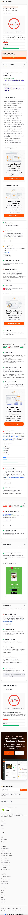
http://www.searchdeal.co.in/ (9, 515)
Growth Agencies (4, 881)
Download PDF (8, 13)
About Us (3, 834)
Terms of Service (4, 910)
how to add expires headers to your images (14, 477)
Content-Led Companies (6, 876)
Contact (2, 841)
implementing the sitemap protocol (10, 237)
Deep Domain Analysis (6, 853)
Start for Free (9, 753)
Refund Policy (18, 910)
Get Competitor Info (14, 215)
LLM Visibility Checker (5, 860)
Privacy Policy (11, 910)
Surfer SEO (3, 902)
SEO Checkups (4, 839)
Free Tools (3, 823)
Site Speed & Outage (5, 862)
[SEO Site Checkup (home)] (7, 1)
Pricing (2, 825)
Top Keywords (4, 867)
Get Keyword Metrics (14, 178)
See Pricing (19, 753)
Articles (2, 828)
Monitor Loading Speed (14, 424)
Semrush (3, 899)
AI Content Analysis (5, 848)
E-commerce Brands (5, 878)
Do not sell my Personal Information (15, 914)
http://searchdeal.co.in (7, 514)
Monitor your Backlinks (14, 323)
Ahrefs (2, 890)
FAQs (2, 837)
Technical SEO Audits (5, 865)
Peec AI (2, 892)
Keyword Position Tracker (6, 855)
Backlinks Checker (5, 850)
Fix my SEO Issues (14, 57)
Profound (3, 895)
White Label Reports (5, 869)
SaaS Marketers (4, 883)
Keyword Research (5, 858)
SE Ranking (3, 897)
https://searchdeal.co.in (10, 9)
